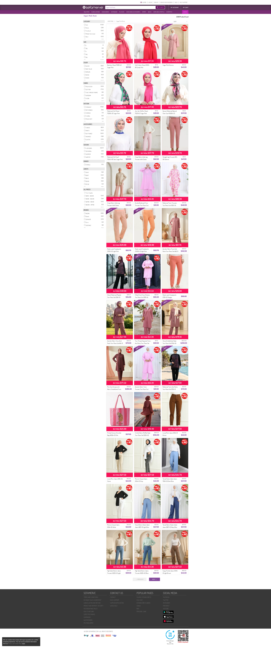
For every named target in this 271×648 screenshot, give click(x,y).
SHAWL (139, 606)
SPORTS (144, 12)
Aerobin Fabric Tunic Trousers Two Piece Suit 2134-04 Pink (141, 389)
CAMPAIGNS (87, 617)
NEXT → (154, 579)
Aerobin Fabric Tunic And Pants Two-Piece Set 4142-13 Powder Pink (170, 251)
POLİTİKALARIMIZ (88, 623)
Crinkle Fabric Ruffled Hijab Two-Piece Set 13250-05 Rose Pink (142, 435)
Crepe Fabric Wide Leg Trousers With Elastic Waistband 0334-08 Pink (142, 159)
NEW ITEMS (86, 12)
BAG (138, 609)
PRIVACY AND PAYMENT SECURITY (93, 606)
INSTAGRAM (166, 603)
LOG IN (150, 2)
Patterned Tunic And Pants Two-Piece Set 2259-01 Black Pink (170, 389)
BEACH (149, 12)
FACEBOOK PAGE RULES (90, 609)
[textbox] (128, 7)
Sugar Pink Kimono (168, 65)
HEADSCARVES (105, 12)
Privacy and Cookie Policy (15, 643)
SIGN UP (156, 2)
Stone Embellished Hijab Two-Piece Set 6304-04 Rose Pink (169, 343)
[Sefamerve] (93, 7)
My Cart (185, 7)
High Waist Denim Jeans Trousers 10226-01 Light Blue (114, 573)
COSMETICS (169, 12)
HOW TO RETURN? (89, 611)
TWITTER (165, 600)
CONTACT (113, 597)
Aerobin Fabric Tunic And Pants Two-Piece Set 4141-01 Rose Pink (115, 343)
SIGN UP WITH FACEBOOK (166, 2)
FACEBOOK (166, 597)
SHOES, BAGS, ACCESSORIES (133, 12)
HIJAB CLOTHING (95, 12)
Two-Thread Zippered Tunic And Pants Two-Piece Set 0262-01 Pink (143, 343)
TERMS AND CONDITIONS (91, 597)
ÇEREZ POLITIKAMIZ (89, 614)
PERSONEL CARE (141, 611)
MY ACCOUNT (175, 7)
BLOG (176, 2)
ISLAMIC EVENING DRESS (144, 597)
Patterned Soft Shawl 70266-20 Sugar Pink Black (113, 113)
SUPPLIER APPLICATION (117, 603)
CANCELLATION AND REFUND (92, 603)
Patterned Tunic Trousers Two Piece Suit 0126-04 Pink (170, 205)
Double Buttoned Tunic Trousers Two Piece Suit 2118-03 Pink (141, 205)
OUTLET (185, 12)
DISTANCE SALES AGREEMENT (92, 600)
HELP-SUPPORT (183, 2)
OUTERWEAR (114, 12)
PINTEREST (166, 606)
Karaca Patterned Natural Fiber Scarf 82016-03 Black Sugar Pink (170, 113)
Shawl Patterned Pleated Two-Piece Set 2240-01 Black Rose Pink (114, 297)
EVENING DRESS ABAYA (143, 603)
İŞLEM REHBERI (88, 620)
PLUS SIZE (121, 12)
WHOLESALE (113, 606)
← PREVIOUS (139, 579)
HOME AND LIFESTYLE (158, 12)
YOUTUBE (166, 609)
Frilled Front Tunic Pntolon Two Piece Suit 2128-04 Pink (142, 297)
